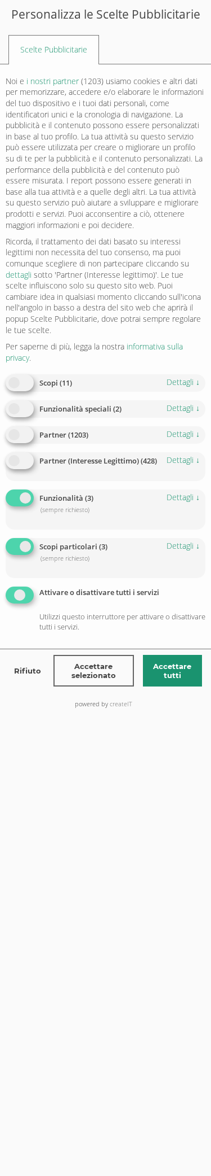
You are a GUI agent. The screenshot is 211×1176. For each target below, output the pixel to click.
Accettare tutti (172, 671)
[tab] (53, 50)
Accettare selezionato (93, 671)
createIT (121, 704)
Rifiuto (27, 670)
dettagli (183, 382)
